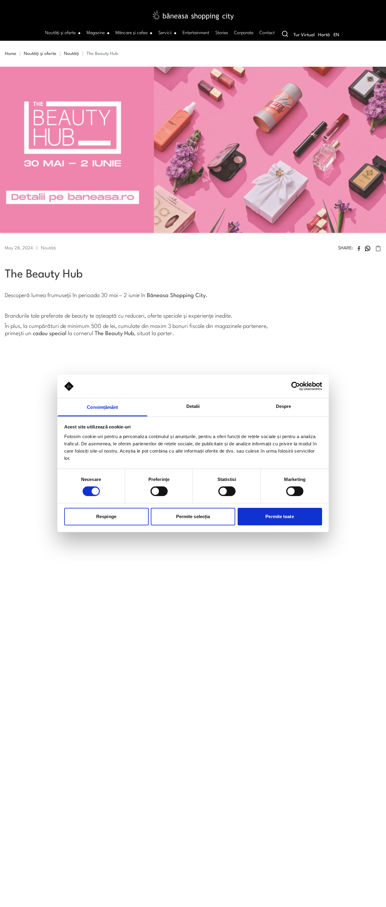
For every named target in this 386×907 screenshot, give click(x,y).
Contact (267, 33)
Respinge (106, 516)
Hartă (324, 35)
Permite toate (279, 516)
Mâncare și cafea (131, 33)
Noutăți (71, 54)
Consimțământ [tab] (102, 407)
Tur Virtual (304, 35)
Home (10, 54)
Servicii (165, 33)
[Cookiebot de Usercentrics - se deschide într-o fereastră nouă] (295, 386)
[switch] (159, 491)
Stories (221, 33)
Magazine (96, 33)
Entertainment (195, 33)
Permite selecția (193, 516)
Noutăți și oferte (60, 33)
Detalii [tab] (193, 406)
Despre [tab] (283, 406)
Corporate (243, 33)
